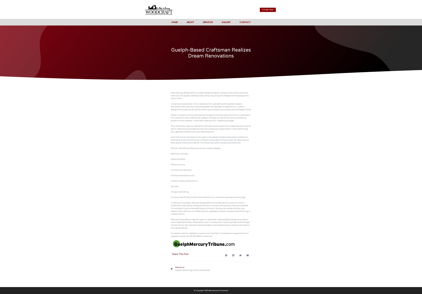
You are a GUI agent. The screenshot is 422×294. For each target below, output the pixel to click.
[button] (226, 255)
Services (208, 22)
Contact (245, 22)
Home (175, 22)
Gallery (226, 22)
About (190, 22)
